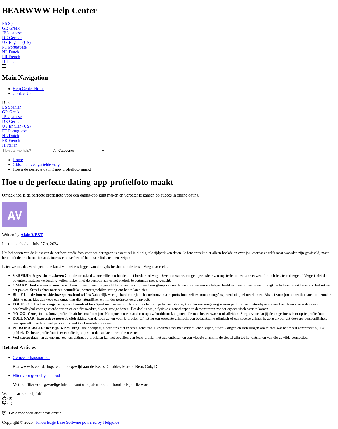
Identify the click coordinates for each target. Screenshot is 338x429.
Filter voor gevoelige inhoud (36, 375)
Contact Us (22, 93)
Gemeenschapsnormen (31, 357)
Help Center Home (28, 88)
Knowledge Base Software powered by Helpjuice (77, 422)
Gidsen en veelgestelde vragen (38, 164)
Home (18, 159)
